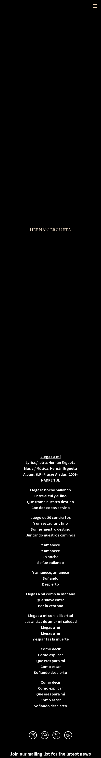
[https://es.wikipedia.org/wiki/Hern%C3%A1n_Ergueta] (68, 736)
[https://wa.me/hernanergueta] (45, 736)
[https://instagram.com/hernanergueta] (33, 736)
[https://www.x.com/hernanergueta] (56, 736)
